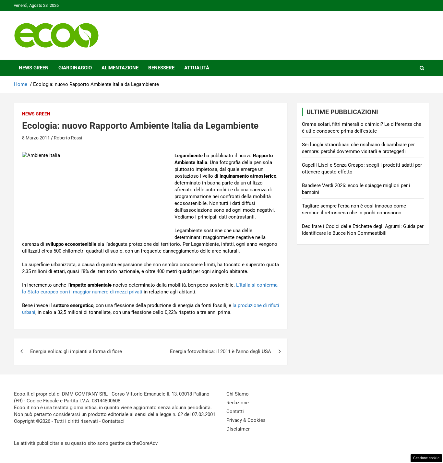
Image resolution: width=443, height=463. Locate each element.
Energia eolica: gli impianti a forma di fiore (76, 351)
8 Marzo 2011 (36, 137)
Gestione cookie (426, 458)
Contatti (235, 411)
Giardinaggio (75, 68)
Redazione (237, 403)
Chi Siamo (237, 394)
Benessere (161, 68)
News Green (34, 68)
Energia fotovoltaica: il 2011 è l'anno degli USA (220, 351)
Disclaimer (238, 429)
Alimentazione (120, 68)
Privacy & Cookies (246, 420)
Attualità (196, 68)
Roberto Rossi (68, 137)
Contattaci (113, 421)
